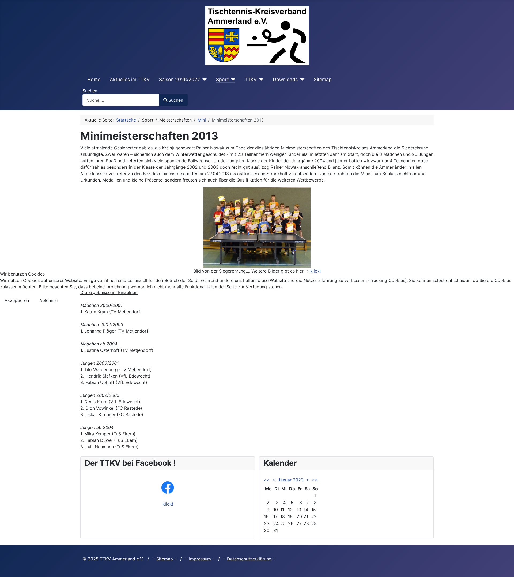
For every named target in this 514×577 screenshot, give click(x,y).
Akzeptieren (17, 300)
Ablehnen (48, 300)
